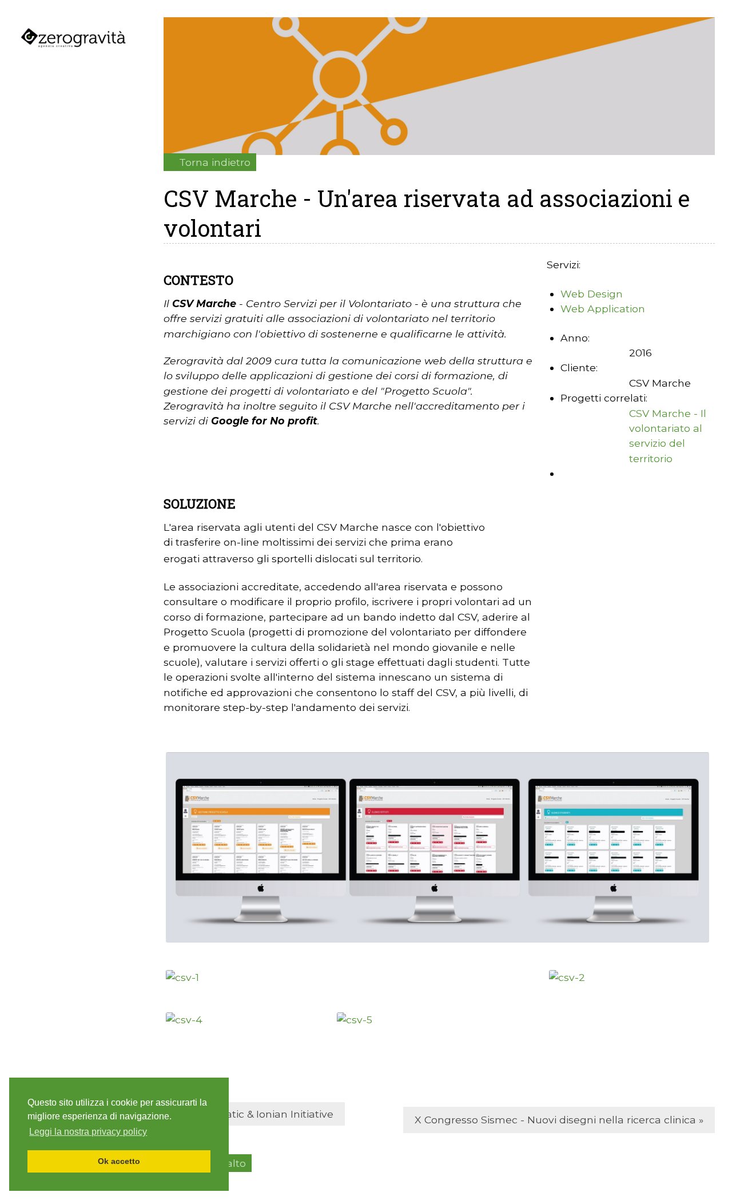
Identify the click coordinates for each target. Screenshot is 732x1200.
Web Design (591, 294)
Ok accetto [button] (119, 1161)
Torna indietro (214, 162)
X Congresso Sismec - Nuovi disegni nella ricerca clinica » (559, 1120)
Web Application (602, 309)
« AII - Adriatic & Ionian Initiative (254, 1114)
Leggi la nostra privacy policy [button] (88, 1132)
